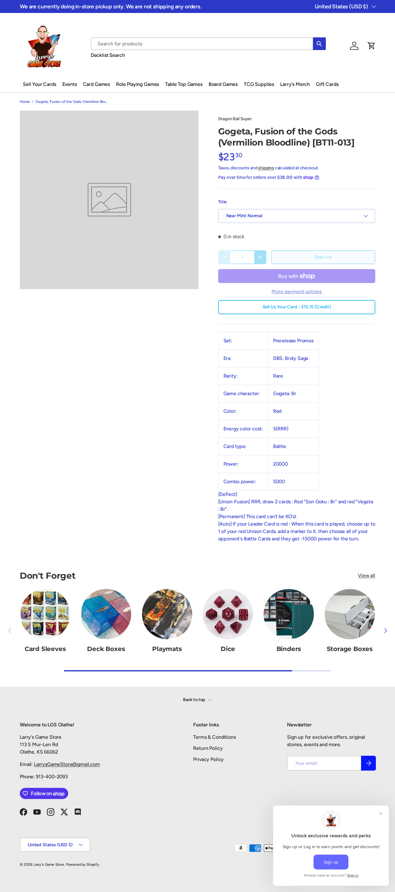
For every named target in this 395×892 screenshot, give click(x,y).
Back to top (194, 699)
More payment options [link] (297, 291)
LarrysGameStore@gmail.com (67, 764)
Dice (228, 649)
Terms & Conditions (214, 737)
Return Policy (207, 748)
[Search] (319, 43)
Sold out (323, 257)
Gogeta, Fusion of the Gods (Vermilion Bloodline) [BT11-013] (72, 102)
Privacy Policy (208, 759)
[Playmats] (167, 614)
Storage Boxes (350, 649)
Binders (288, 649)
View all (366, 575)
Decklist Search (108, 55)
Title (222, 202)
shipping (266, 168)
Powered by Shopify (82, 864)
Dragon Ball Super (235, 118)
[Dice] (228, 614)
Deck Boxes (106, 649)
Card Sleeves (45, 649)
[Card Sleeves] (45, 614)
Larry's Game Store (48, 864)
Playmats (167, 649)
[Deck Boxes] (106, 614)
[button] (371, 46)
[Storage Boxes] (350, 614)
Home (25, 102)
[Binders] (289, 614)
